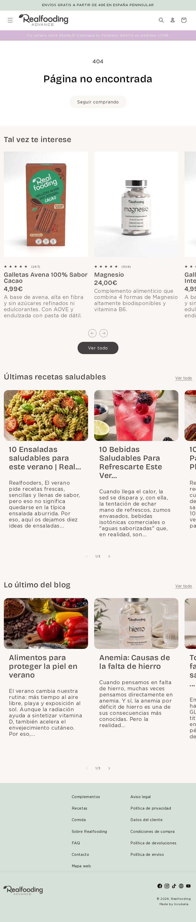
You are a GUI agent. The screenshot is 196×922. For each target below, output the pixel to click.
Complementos (86, 797)
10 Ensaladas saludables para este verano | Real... (45, 458)
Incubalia (181, 904)
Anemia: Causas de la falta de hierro (134, 662)
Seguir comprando (98, 102)
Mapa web (81, 866)
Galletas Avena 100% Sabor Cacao (46, 278)
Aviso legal (140, 797)
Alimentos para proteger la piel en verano (43, 666)
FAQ (76, 843)
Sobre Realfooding (89, 831)
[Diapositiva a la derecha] (103, 333)
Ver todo (98, 348)
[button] (10, 20)
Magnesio (109, 275)
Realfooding (181, 898)
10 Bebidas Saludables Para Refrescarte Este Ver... (130, 462)
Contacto (80, 854)
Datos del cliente (146, 820)
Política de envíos (147, 854)
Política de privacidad (150, 808)
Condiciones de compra (152, 831)
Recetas (80, 808)
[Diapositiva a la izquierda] (92, 333)
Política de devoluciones (153, 843)
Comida (79, 820)
